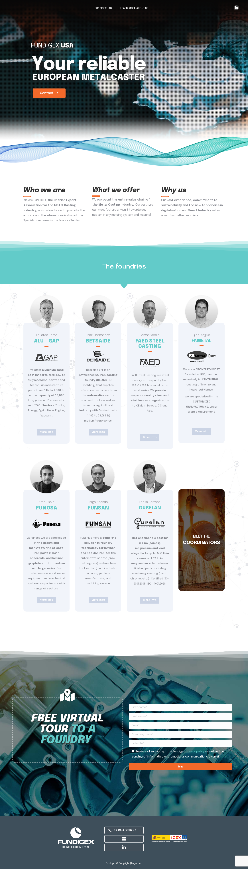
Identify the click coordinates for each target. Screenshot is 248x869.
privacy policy (195, 751)
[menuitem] (103, 8)
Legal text (136, 863)
